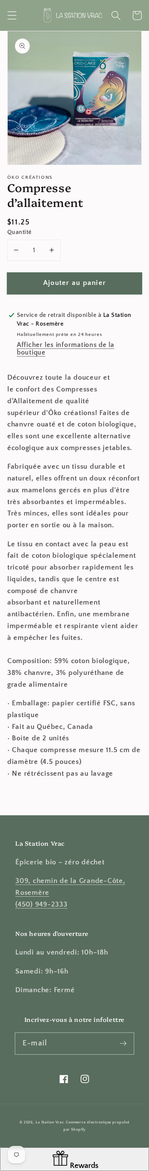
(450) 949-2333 (41, 904)
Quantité (19, 232)
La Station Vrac (50, 1122)
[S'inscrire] (123, 1043)
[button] (12, 15)
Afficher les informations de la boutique (65, 348)
